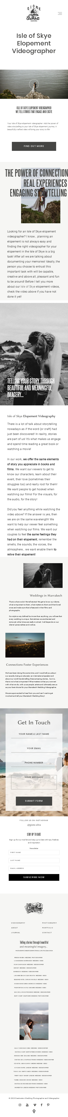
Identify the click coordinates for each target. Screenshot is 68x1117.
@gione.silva (34, 824)
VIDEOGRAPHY (18, 923)
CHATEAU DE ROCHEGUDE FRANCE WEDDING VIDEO (31, 1084)
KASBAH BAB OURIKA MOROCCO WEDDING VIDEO (30, 984)
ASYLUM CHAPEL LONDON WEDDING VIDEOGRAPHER (31, 1068)
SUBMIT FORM (34, 800)
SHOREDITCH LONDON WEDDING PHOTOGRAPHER (30, 1087)
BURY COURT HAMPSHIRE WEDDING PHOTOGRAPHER (31, 996)
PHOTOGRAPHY (49, 923)
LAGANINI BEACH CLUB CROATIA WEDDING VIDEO (30, 976)
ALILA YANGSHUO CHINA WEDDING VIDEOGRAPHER (31, 1048)
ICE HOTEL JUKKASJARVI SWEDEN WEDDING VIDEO (30, 1063)
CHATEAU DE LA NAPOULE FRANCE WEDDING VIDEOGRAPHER (34, 1060)
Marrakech (27, 696)
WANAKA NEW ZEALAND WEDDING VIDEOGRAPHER (30, 1056)
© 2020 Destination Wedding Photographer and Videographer (34, 1098)
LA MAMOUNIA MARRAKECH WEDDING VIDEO (28, 961)
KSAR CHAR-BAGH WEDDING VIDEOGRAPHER (29, 964)
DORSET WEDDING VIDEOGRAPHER (25, 968)
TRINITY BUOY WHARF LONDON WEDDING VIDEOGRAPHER (33, 1076)
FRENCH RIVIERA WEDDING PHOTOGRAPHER (28, 958)
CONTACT (47, 933)
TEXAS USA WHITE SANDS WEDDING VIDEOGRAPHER (31, 1071)
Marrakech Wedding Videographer (42, 687)
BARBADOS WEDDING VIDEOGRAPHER (26, 972)
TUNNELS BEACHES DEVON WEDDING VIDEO (28, 1080)
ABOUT (14, 928)
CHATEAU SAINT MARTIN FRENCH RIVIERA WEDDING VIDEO (34, 1052)
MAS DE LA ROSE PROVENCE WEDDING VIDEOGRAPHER (32, 992)
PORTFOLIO (47, 928)
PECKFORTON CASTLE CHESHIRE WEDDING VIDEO (30, 988)
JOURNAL (15, 933)
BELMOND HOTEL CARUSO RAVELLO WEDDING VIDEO (31, 979)
